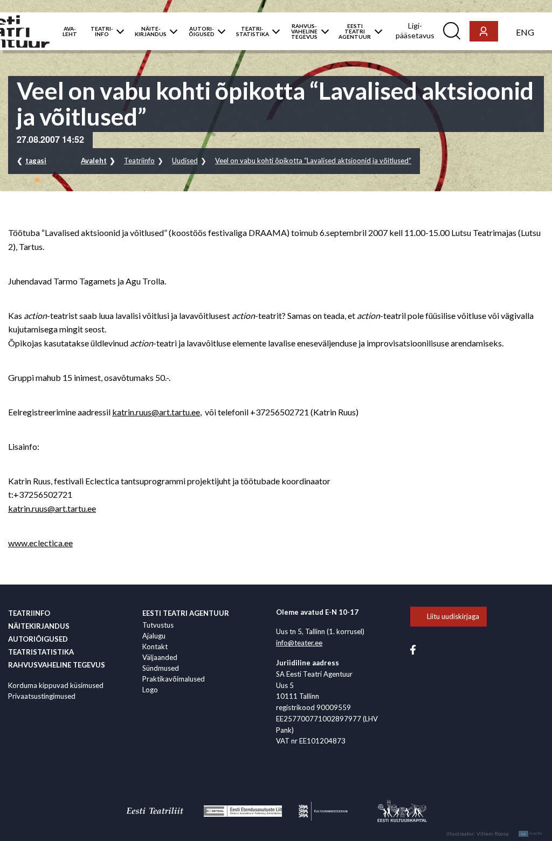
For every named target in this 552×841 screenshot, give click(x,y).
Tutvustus (158, 625)
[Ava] (117, 31)
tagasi (35, 160)
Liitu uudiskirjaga (453, 616)
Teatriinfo (139, 160)
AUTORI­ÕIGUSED (202, 31)
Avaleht (94, 160)
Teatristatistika (41, 652)
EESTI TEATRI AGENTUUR (355, 31)
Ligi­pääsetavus (415, 30)
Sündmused (160, 668)
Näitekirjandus (39, 626)
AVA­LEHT (70, 31)
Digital (532, 834)
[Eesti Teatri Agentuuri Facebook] (413, 649)
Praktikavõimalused (173, 679)
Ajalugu (153, 635)
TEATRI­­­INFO (102, 31)
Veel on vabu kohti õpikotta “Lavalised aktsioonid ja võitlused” (313, 160)
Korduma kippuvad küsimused (56, 685)
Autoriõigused (38, 639)
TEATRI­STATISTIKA (252, 31)
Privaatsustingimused (41, 696)
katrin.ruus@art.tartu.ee (156, 412)
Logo (150, 689)
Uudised (185, 160)
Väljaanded (159, 657)
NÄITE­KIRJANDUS (151, 31)
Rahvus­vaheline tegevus (56, 665)
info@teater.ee (299, 642)
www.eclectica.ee (40, 543)
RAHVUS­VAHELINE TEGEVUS (304, 31)
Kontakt (155, 646)
